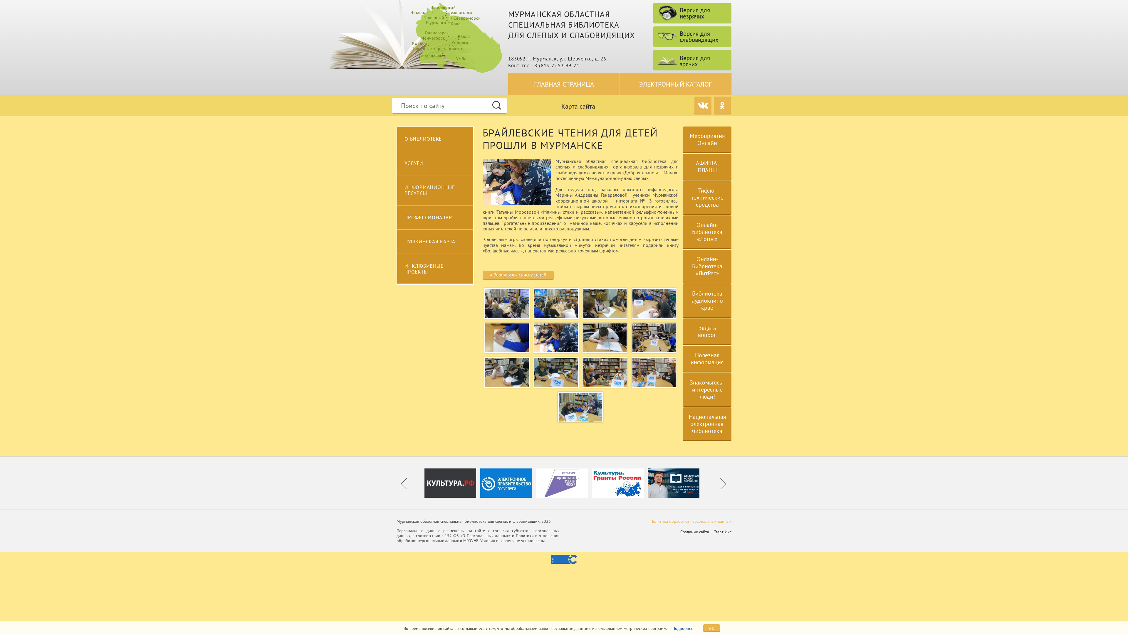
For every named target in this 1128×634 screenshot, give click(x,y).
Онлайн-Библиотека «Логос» (707, 232)
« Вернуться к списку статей (518, 275)
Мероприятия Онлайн (707, 139)
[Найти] (496, 105)
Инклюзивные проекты (423, 269)
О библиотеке (423, 139)
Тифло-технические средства (707, 197)
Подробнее (682, 628)
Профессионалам (428, 217)
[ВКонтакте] (702, 105)
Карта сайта (578, 106)
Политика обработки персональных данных (690, 521)
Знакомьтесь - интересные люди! (707, 389)
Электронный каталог (675, 84)
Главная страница (564, 84)
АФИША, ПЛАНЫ (707, 166)
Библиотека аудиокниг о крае (707, 300)
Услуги (413, 163)
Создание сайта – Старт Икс (705, 531)
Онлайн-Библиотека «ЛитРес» (707, 266)
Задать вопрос (707, 331)
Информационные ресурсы (429, 190)
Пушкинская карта (429, 241)
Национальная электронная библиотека (707, 424)
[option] (452, 483)
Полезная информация (707, 358)
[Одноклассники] (722, 105)
